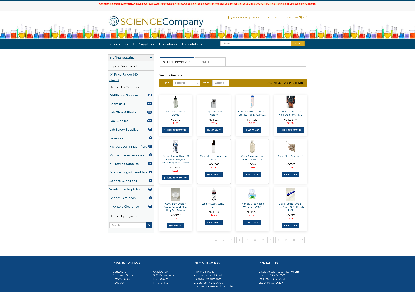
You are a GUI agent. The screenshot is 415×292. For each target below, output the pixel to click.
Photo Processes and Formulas (214, 286)
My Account (160, 279)
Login (257, 17)
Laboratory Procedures (208, 282)
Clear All (114, 80)
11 (294, 240)
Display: (166, 83)
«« (216, 240)
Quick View (175, 102)
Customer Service (124, 275)
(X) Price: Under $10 (123, 74)
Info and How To (204, 271)
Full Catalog (191, 44)
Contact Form (121, 271)
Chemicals (118, 44)
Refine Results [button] (122, 57)
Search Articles (210, 62)
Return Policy (121, 279)
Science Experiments (207, 279)
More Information (176, 130)
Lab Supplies (142, 44)
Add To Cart (215, 130)
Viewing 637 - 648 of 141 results (285, 83)
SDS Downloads (163, 275)
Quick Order (238, 17)
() (296, 17)
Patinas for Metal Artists (209, 275)
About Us (119, 282)
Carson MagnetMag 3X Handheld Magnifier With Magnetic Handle (175, 159)
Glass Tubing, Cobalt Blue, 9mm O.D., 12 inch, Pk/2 (290, 207)
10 (286, 240)
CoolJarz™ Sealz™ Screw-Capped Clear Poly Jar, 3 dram (176, 207)
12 (302, 240)
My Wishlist (160, 282)
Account (272, 17)
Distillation (167, 44)
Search (297, 43)
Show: (206, 83)
